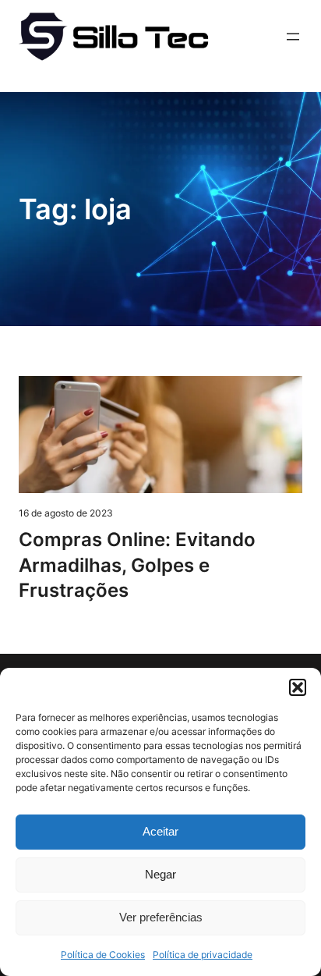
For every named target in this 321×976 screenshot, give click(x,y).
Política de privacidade (202, 954)
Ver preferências (161, 917)
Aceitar (160, 831)
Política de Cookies (103, 954)
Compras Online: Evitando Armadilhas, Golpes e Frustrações (137, 565)
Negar (160, 874)
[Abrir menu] (293, 36)
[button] (297, 687)
